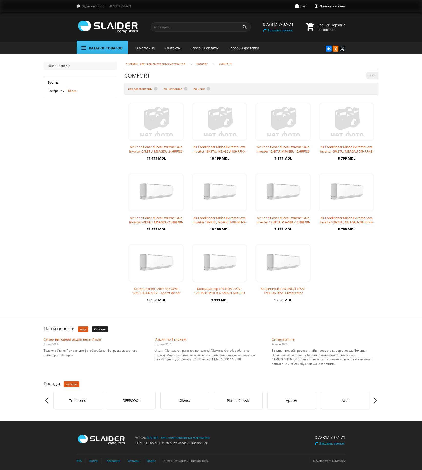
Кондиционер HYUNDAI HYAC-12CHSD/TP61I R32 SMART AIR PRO (219, 290)
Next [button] (375, 401)
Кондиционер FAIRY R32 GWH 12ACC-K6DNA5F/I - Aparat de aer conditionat (156, 293)
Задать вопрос (93, 6)
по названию (172, 89)
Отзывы (133, 461)
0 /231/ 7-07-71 (120, 6)
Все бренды (56, 91)
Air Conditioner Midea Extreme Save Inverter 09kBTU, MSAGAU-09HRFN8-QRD (346, 151)
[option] (78, 400)
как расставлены (140, 89)
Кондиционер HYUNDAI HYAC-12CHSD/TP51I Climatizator (283, 290)
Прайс (151, 461)
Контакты (173, 48)
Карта (93, 461)
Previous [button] (47, 401)
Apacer (291, 400)
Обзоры (100, 329)
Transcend (77, 400)
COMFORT (226, 64)
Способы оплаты (204, 48)
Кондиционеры (58, 66)
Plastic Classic (238, 400)
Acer (345, 400)
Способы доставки (243, 48)
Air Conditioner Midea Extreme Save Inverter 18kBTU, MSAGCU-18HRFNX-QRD (219, 151)
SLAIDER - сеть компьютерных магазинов (155, 64)
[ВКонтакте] (329, 49)
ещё (83, 329)
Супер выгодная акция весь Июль (72, 339)
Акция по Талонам (170, 339)
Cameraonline (283, 339)
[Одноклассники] (335, 49)
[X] (342, 49)
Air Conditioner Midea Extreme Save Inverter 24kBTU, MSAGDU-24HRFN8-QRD (156, 151)
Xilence (185, 400)
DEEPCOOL (131, 400)
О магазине (145, 48)
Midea (72, 91)
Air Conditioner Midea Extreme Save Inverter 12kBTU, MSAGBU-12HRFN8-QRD (283, 151)
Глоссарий (112, 461)
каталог (71, 384)
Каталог (202, 64)
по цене (199, 89)
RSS (79, 461)
